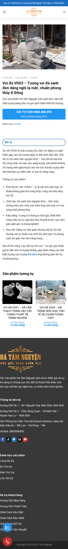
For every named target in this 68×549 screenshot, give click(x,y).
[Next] (65, 306)
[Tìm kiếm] (64, 12)
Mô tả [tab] (8, 142)
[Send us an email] (19, 439)
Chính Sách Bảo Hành (12, 518)
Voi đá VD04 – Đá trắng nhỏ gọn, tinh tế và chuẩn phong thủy (50, 312)
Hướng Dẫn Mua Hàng (12, 500)
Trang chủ (7, 77)
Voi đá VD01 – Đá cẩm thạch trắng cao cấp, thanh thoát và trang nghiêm (17, 312)
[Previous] (2, 306)
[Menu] (4, 12)
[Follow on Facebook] (2, 439)
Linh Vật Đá (21, 77)
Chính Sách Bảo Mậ (11, 512)
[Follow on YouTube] (25, 439)
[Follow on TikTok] (8, 439)
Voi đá (31, 254)
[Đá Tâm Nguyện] (34, 12)
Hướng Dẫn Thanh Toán (13, 506)
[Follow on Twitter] (14, 439)
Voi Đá (33, 77)
